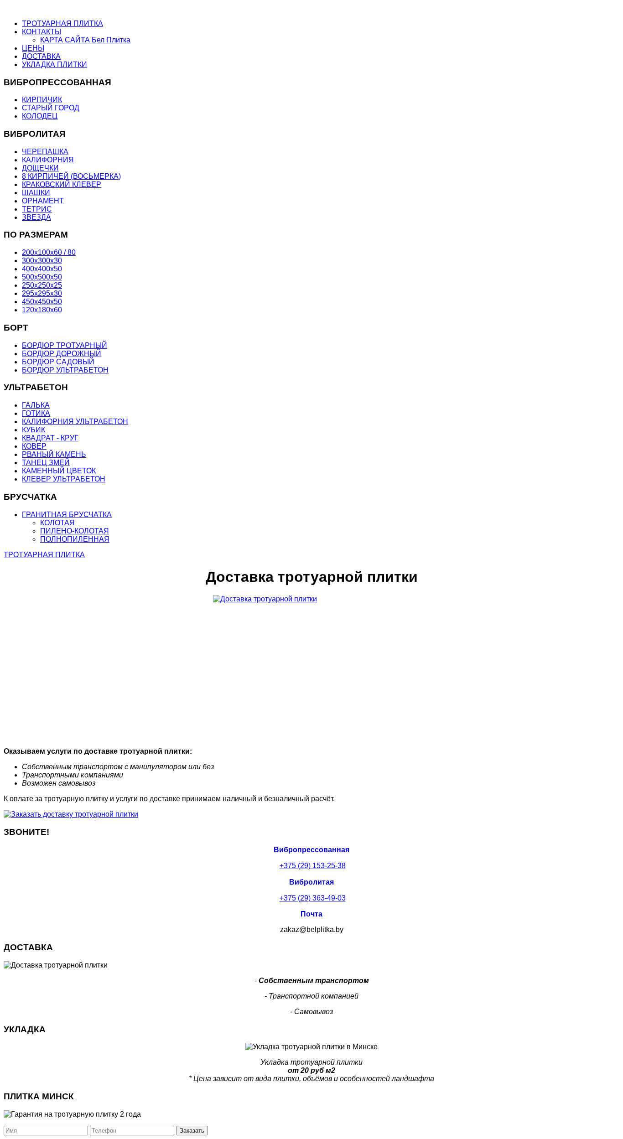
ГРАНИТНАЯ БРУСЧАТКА (67, 514)
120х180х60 (42, 310)
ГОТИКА (36, 413)
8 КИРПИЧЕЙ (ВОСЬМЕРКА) (71, 176)
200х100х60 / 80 (49, 252)
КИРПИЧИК (42, 100)
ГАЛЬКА (36, 405)
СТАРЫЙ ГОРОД (50, 108)
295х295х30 (42, 293)
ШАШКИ (36, 193)
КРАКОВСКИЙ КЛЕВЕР (61, 184)
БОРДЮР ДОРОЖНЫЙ (61, 353)
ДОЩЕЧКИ (40, 168)
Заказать (192, 1130)
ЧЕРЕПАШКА (45, 151)
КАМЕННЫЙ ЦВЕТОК (59, 471)
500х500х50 (42, 277)
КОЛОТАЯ (57, 523)
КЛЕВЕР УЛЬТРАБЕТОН (63, 479)
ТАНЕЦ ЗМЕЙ (46, 462)
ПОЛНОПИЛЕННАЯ (74, 539)
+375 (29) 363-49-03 (313, 898)
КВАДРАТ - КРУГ (50, 438)
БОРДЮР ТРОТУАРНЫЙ (64, 345)
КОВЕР (34, 446)
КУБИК (33, 430)
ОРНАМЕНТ (43, 201)
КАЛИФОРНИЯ (48, 160)
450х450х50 (42, 301)
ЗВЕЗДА (36, 217)
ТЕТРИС (37, 209)
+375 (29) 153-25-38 (313, 866)
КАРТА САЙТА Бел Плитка (85, 40)
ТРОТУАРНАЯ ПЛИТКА (44, 555)
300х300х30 (42, 260)
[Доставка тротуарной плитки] (311, 667)
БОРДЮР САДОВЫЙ (58, 362)
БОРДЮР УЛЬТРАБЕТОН (65, 370)
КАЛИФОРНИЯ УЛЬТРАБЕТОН (75, 421)
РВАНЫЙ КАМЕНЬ (54, 454)
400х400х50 (42, 269)
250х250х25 (42, 285)
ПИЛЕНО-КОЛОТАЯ (74, 531)
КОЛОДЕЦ (39, 116)
